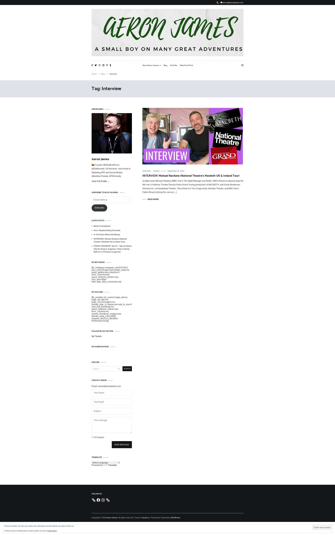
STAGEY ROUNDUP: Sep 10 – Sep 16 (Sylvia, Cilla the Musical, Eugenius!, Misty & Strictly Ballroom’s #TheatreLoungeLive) (113, 249)
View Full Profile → (101, 181)
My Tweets (97, 336)
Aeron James (100, 159)
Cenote (144, 518)
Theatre (156, 171)
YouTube (173, 65)
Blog (165, 65)
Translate (112, 465)
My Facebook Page (100, 346)
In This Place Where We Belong (107, 234)
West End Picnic (186, 65)
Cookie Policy (52, 531)
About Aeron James (151, 65)
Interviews (146, 171)
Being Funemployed (102, 226)
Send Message (121, 445)
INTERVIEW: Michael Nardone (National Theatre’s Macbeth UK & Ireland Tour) (190, 176)
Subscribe (99, 208)
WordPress (175, 518)
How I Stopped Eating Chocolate (107, 230)
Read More (153, 199)
